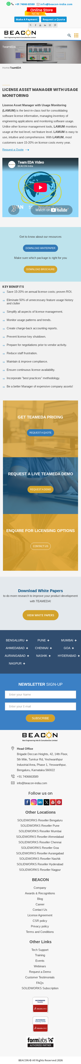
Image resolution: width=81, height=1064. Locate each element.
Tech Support (39, 949)
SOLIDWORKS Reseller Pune (39, 825)
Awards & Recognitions (40, 893)
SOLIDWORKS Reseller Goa (40, 847)
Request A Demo (40, 489)
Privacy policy (40, 926)
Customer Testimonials (40, 977)
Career (40, 904)
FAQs (40, 982)
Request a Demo (40, 971)
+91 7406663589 (27, 776)
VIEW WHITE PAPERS (40, 615)
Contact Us (40, 546)
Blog (40, 898)
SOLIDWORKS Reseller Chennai (39, 842)
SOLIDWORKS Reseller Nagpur (40, 869)
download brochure (40, 269)
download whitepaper (40, 248)
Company (40, 887)
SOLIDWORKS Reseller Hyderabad (40, 864)
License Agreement (40, 915)
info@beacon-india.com (56, 4)
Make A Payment (27, 19)
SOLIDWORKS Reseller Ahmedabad (40, 836)
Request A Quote (40, 432)
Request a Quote (54, 19)
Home (5, 67)
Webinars (40, 966)
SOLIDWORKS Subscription (40, 988)
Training (40, 955)
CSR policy (40, 920)
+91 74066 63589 (24, 4)
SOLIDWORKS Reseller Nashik (40, 858)
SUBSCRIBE (40, 718)
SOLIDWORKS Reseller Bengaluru (40, 820)
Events (39, 960)
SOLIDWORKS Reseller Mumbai (40, 831)
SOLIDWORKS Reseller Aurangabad (40, 853)
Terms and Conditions (40, 931)
